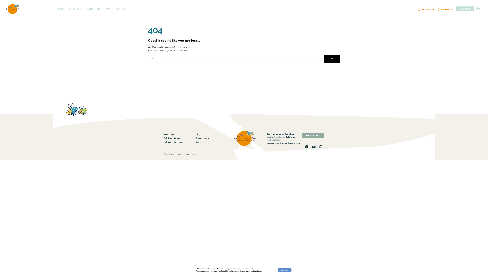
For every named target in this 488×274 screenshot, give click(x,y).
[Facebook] (306, 146)
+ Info (108, 9)
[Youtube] (313, 146)
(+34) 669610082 (274, 140)
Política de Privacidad (173, 142)
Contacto (120, 9)
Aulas (90, 9)
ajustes (259, 271)
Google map (279, 137)
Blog (99, 9)
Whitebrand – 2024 (188, 154)
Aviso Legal (169, 134)
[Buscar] (332, 59)
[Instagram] (320, 146)
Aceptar (284, 270)
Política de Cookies (172, 138)
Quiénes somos (76, 9)
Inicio (61, 9)
